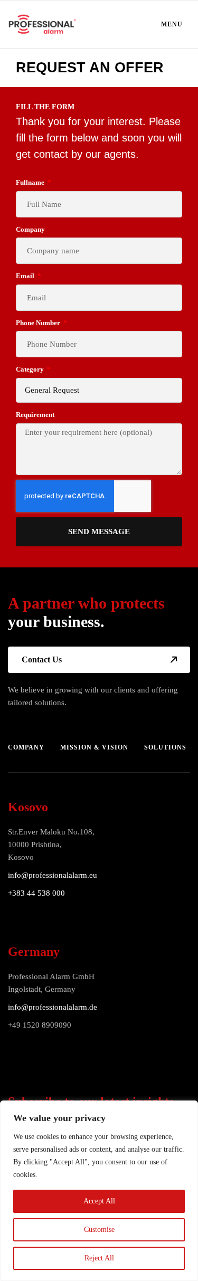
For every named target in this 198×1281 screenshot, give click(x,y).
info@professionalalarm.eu (52, 875)
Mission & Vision (94, 747)
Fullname (31, 182)
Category (30, 369)
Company (30, 229)
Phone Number (39, 323)
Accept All (99, 1201)
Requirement (35, 415)
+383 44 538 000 (36, 893)
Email (26, 276)
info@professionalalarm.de (52, 1007)
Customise (99, 1229)
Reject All (99, 1258)
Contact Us (42, 659)
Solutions (165, 747)
